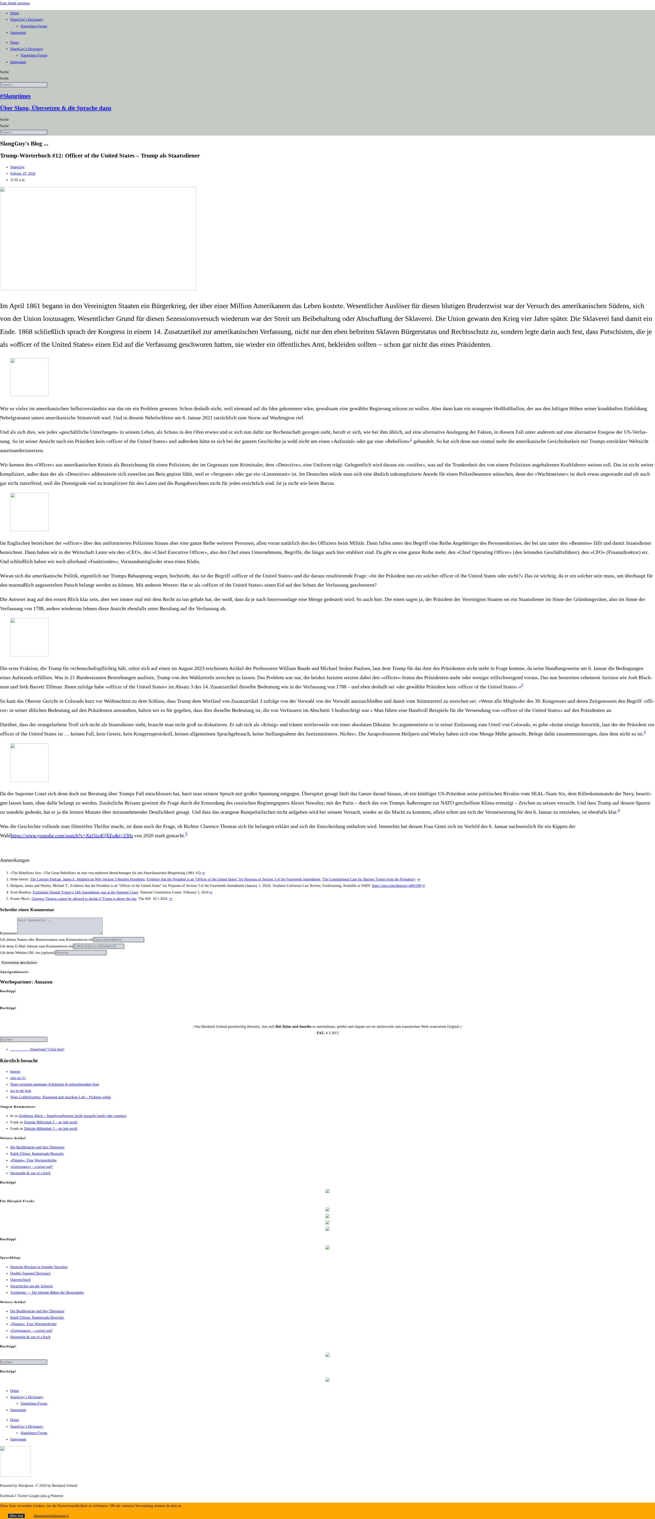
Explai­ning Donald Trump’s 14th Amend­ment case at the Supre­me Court (85, 892)
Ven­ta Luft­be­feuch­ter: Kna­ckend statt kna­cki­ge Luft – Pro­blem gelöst (60, 1097)
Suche (4, 72)
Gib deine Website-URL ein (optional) (27, 953)
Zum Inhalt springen (15, 3)
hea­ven (15, 1072)
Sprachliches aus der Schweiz (31, 1286)
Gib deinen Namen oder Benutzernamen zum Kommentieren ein (46, 940)
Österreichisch (20, 1280)
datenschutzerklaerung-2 (51, 1516)
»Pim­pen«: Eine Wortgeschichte (33, 1160)
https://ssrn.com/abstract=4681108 (396, 886)
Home (14, 13)
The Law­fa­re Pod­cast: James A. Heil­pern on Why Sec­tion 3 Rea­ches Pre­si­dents (87, 879)
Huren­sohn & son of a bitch (30, 1173)
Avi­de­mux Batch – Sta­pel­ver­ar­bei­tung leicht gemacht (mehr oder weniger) (73, 1116)
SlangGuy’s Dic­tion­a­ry (26, 19)
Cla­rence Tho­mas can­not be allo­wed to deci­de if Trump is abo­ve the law (84, 899)
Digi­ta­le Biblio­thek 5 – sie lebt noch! (51, 1122)
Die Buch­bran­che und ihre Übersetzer (37, 1147)
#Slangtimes (15, 96)
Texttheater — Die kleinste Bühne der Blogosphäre (47, 1292)
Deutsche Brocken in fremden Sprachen (39, 1267)
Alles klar (16, 1516)
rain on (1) (18, 1078)
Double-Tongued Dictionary (30, 1273)
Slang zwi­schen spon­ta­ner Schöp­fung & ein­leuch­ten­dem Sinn (54, 1084)
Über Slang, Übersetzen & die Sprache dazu (55, 108)
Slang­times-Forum (33, 26)
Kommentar (8, 933)
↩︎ (203, 873)
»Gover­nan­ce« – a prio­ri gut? (31, 1167)
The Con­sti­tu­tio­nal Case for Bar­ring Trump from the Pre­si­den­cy (368, 879)
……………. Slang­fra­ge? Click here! (37, 1049)
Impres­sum (18, 33)
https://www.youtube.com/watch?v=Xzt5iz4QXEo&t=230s (72, 835)
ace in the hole (20, 1091)
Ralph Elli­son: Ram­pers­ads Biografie (37, 1154)
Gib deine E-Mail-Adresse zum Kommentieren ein (36, 946)
